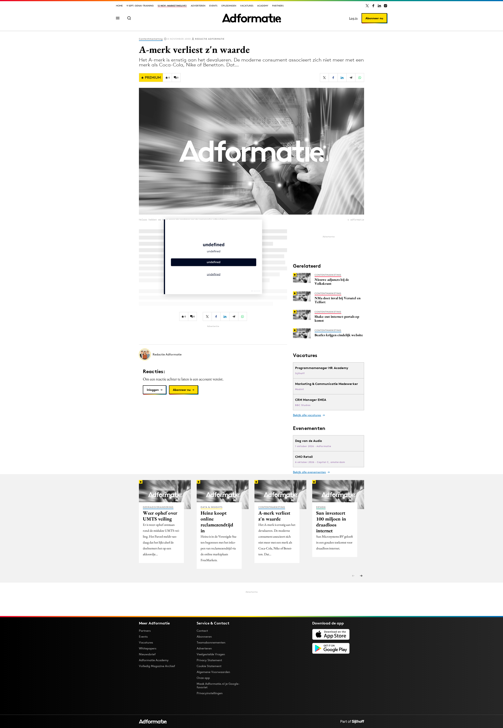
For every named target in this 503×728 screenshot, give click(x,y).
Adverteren (198, 5)
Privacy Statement (209, 660)
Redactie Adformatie (209, 38)
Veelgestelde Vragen (211, 654)
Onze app (203, 678)
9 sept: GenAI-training (140, 5)
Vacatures (246, 5)
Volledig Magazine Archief (157, 666)
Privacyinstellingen (210, 693)
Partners (278, 5)
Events (213, 5)
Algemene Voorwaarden (213, 672)
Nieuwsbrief (147, 654)
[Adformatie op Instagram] (385, 5)
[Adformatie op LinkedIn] (379, 5)
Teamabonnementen (211, 642)
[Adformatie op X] (367, 5)
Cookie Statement (209, 666)
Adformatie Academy (154, 660)
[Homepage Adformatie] (251, 18)
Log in (353, 18)
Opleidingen (228, 5)
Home (119, 5)
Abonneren (204, 636)
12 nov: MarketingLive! (172, 5)
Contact (202, 631)
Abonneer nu (374, 18)
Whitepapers (147, 648)
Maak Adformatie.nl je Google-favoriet (218, 685)
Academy (262, 5)
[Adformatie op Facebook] (373, 5)
